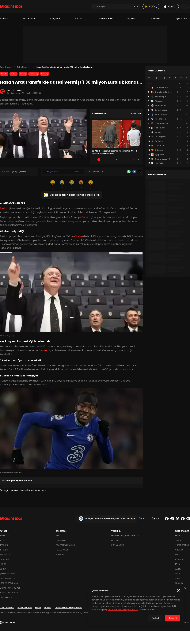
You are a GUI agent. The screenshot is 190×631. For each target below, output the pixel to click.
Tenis (177, 564)
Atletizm (179, 550)
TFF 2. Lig (4, 545)
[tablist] (167, 78)
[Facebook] (134, 171)
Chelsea (13, 74)
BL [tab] (186, 78)
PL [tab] (170, 78)
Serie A (3, 569)
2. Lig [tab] (163, 78)
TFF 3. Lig (4, 550)
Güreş (178, 540)
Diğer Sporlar (181, 18)
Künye (38, 607)
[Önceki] (94, 160)
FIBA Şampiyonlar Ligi (65, 545)
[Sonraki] (138, 160)
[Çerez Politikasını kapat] (178, 590)
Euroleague (61, 540)
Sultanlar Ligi (118, 545)
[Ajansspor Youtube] (188, 518)
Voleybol (53, 18)
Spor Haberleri (6, 67)
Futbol (3, 18)
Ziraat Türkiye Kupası (10, 588)
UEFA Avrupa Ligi (7, 578)
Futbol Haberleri (24, 67)
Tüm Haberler (106, 18)
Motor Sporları (182, 545)
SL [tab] (149, 78)
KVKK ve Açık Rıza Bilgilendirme (68, 607)
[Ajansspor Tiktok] (183, 518)
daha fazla (135, 113)
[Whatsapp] (129, 171)
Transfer (4, 74)
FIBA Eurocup (62, 550)
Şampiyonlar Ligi (7, 573)
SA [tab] (181, 78)
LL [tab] (175, 78)
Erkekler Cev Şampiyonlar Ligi (125, 535)
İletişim (47, 607)
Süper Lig (44, 74)
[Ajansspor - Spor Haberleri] (11, 6)
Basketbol (28, 18)
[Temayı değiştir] (185, 6)
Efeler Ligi (115, 540)
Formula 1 (79, 18)
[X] (139, 171)
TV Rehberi (154, 18)
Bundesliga (5, 554)
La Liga (3, 564)
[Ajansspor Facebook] (167, 518)
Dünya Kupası (6, 597)
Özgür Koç (17, 90)
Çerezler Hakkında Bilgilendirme (122, 609)
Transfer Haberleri (9, 592)
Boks (177, 554)
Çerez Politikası (7, 607)
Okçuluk (179, 583)
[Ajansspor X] (172, 518)
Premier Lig (34, 74)
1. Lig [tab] (155, 78)
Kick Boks (179, 559)
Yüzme (178, 569)
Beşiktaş (23, 74)
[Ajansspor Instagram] (177, 518)
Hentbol (179, 535)
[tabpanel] (167, 123)
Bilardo (178, 573)
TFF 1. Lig (3, 540)
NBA (57, 535)
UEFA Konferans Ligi (9, 583)
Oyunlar (131, 18)
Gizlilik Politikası (25, 607)
